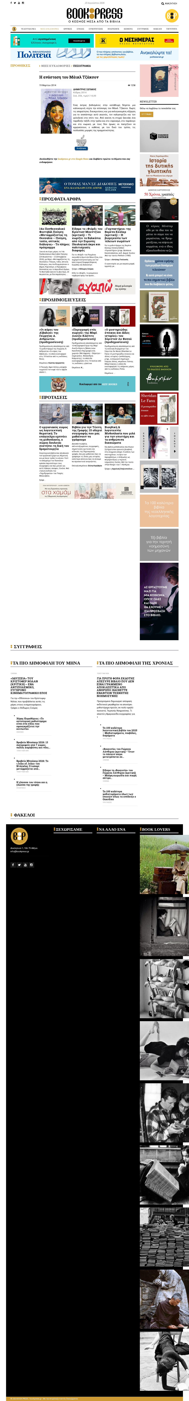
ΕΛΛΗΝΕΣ (20, 732)
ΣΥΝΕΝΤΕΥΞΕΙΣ (96, 29)
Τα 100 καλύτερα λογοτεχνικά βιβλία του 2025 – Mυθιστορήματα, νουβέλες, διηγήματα (120, 732)
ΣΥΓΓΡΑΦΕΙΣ (143, 29)
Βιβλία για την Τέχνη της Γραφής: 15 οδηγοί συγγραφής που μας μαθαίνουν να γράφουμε (87, 433)
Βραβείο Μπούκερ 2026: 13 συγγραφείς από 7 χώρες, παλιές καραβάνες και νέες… (33, 745)
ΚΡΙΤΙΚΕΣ (68, 29)
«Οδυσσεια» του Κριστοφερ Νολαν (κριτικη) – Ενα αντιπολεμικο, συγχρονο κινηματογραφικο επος (28, 686)
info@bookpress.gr (19, 851)
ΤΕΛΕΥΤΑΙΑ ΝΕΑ (28, 29)
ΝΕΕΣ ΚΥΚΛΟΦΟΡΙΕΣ (49, 29)
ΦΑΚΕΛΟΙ (157, 29)
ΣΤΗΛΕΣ (80, 29)
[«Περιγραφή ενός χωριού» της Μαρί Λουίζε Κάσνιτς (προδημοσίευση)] (87, 316)
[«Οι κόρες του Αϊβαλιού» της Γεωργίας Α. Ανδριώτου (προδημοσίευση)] (54, 316)
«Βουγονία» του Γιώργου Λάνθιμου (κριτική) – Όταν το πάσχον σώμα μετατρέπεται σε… (118, 753)
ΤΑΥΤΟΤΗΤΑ (171, 29)
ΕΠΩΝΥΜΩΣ (21, 788)
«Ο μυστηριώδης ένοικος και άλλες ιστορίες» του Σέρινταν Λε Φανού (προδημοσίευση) (118, 336)
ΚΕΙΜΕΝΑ (128, 29)
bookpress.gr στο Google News (73, 159)
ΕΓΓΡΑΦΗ (146, 114)
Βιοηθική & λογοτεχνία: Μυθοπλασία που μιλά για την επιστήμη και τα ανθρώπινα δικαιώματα (120, 434)
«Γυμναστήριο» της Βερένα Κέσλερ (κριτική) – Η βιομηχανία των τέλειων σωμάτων (118, 235)
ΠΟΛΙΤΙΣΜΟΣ (113, 29)
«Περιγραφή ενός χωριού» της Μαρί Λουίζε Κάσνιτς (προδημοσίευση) (84, 334)
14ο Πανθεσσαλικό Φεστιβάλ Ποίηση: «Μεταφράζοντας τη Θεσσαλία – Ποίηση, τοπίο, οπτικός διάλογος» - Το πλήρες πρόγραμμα (54, 238)
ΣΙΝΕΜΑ (14, 673)
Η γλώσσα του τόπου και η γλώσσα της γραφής (31, 783)
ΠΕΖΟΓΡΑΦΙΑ (82, 66)
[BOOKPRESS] (94, 15)
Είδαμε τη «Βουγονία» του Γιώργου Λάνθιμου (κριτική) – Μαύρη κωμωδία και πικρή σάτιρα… (119, 774)
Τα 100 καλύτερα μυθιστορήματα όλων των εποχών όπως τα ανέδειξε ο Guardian (119, 795)
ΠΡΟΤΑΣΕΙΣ (107, 739)
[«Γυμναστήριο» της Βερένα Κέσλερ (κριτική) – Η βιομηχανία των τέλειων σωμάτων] (120, 215)
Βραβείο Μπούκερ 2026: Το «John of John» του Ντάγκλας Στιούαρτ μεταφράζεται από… (32, 765)
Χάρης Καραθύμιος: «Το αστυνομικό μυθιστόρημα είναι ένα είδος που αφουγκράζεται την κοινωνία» (31, 723)
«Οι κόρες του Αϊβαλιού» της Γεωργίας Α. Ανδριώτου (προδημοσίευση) (51, 336)
